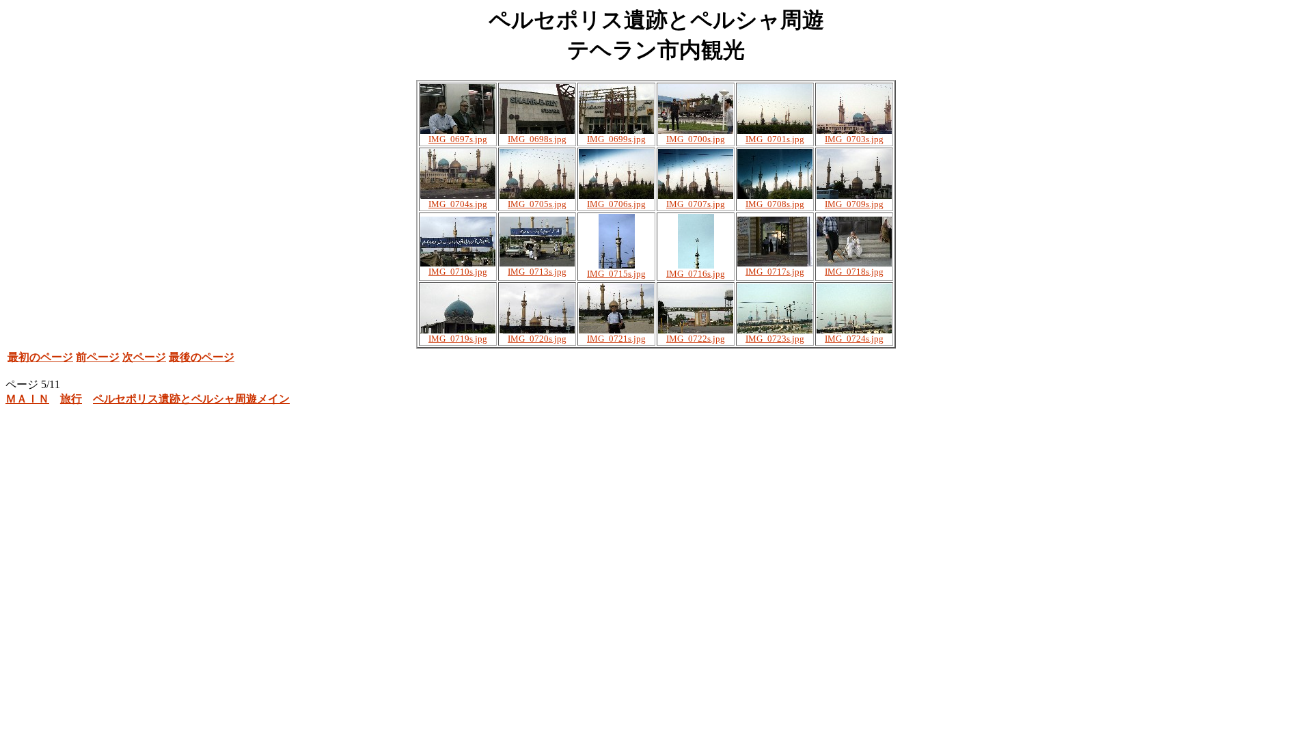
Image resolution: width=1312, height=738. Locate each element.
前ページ (98, 357)
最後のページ (201, 357)
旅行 (71, 399)
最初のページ (40, 357)
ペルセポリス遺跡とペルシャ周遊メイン (191, 399)
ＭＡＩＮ (27, 399)
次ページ (144, 357)
